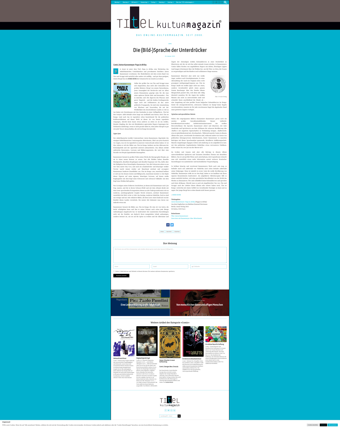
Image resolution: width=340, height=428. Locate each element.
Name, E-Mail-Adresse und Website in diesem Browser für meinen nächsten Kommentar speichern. (145, 271)
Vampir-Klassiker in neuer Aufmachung (167, 361)
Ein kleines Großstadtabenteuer (191, 359)
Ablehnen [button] (323, 425)
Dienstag (125, 2)
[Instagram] (219, 2)
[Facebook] (213, 2)
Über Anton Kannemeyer (179, 216)
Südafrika (177, 231)
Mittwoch (134, 2)
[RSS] (222, 2)
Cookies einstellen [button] (313, 425)
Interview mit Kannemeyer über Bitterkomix (186, 218)
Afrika (162, 231)
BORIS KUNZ (176, 195)
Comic (170, 43)
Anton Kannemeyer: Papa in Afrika (183, 202)
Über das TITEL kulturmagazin (184, 2)
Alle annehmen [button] (333, 425)
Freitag (153, 2)
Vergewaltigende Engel (143, 358)
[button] (179, 416)
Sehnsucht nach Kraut (119, 358)
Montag (117, 2)
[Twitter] (216, 2)
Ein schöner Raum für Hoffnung (214, 344)
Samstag (161, 2)
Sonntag (170, 2)
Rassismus (169, 231)
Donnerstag (144, 2)
